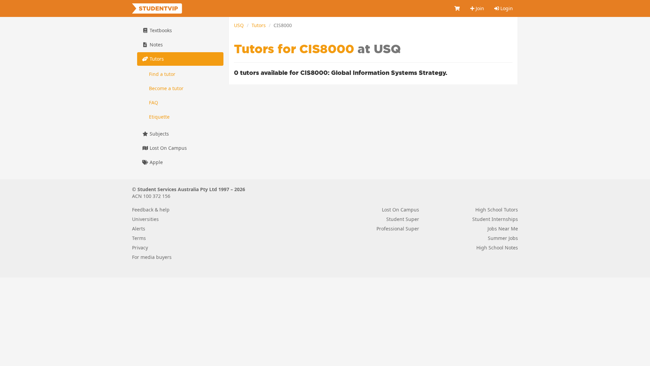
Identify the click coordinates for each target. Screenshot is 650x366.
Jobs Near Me (503, 228)
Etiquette (159, 117)
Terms (139, 238)
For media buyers (152, 257)
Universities (145, 219)
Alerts (138, 228)
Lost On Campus (167, 148)
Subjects (158, 133)
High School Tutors (496, 209)
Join (479, 8)
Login (506, 8)
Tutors (259, 25)
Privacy (140, 247)
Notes (155, 44)
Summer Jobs (503, 238)
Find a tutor (162, 74)
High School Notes (497, 247)
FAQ (153, 102)
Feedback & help (151, 209)
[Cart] (457, 8)
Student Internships (495, 219)
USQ (239, 25)
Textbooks (160, 30)
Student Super (402, 219)
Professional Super (397, 228)
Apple (155, 162)
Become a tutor (166, 88)
